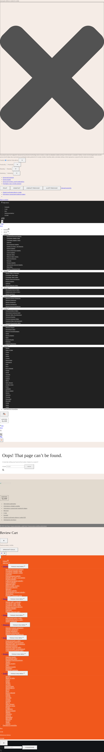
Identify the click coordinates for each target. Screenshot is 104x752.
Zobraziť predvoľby (33, 188)
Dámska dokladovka (11, 304)
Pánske (5, 599)
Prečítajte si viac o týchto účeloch (12, 183)
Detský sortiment (10, 294)
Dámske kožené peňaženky (13, 298)
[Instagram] (3, 218)
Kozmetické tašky (10, 329)
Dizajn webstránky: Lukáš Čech (19, 526)
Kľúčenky (8, 341)
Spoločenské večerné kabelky (15, 265)
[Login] (51, 431)
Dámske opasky (10, 327)
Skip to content (4, 199)
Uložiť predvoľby (52, 188)
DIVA (7, 364)
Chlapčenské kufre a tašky (13, 292)
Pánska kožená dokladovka (13, 306)
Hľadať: (2, 747)
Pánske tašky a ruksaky (12, 273)
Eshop (6, 229)
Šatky (7, 337)
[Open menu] (1, 440)
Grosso (8, 376)
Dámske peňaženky (11, 300)
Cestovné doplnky (10, 317)
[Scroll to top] (1, 553)
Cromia (7, 358)
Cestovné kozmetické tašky (13, 323)
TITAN (7, 403)
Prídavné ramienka (11, 343)
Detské (5, 615)
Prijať (5, 188)
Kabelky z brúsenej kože (13, 269)
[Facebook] (2, 218)
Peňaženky (6, 625)
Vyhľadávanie (29, 747)
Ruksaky (9, 260)
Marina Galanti (9, 391)
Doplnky (6, 654)
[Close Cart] (4, 540)
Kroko (7, 386)
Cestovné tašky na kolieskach (14, 321)
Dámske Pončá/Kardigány (12, 331)
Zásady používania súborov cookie (12, 192)
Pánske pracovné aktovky (13, 279)
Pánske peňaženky (11, 302)
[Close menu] (0, 557)
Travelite (8, 374)
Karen (7, 354)
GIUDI (7, 372)
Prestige (8, 397)
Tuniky (7, 333)
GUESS (8, 378)
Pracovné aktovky (11, 258)
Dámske (5, 566)
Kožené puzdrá (10, 339)
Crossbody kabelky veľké (13, 240)
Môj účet (6, 510)
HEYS (7, 380)
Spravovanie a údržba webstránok (37, 526)
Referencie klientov (9, 213)
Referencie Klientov (5, 735)
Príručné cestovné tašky (12, 319)
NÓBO (7, 356)
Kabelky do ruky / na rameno (15, 246)
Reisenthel (8, 399)
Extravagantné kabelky (13, 244)
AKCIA (5, 232)
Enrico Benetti (9, 368)
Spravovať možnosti (8, 177)
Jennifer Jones (9, 384)
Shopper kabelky (11, 262)
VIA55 (7, 407)
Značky (5, 673)
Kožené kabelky (11, 248)
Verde (7, 405)
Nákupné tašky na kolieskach (14, 315)
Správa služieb (7, 179)
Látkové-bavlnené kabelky (14, 250)
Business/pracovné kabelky (14, 236)
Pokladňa (7, 207)
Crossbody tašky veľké (12, 277)
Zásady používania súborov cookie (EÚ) (15, 517)
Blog (6, 211)
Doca (7, 366)
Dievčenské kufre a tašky (13, 289)
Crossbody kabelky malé (13, 238)
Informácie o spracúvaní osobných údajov (14, 194)
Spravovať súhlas (9, 549)
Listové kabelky (11, 252)
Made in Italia (9, 350)
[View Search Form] (2, 221)
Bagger (7, 348)
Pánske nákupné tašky (12, 285)
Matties (8, 393)
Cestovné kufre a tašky (12, 310)
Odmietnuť (16, 188)
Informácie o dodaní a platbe (12, 506)
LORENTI (8, 389)
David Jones (9, 360)
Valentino (8, 395)
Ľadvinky (9, 242)
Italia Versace (9, 382)
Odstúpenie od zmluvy (10, 520)
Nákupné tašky (11, 254)
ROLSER (8, 401)
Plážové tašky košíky (12, 256)
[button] (52, 78)
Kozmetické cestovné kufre (13, 312)
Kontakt (6, 215)
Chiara (7, 352)
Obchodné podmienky (10, 504)
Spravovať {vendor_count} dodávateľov (13, 181)
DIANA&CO (9, 362)
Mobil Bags (10, 267)
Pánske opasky (10, 335)
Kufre (5, 638)
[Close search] (4, 743)
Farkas (7, 370)
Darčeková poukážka (11, 409)
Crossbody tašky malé (12, 275)
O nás (6, 209)
